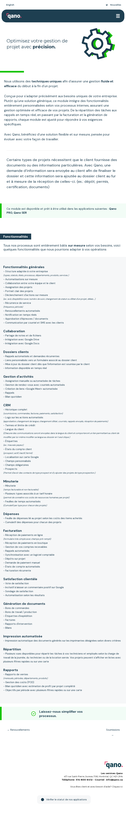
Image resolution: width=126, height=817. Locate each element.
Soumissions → (113, 730)
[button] (64, 799)
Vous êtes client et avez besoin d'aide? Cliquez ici (96, 786)
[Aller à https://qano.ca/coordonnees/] (62, 714)
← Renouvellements (18, 729)
